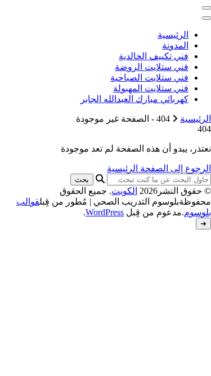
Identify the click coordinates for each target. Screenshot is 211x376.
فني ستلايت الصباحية (149, 77)
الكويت (124, 191)
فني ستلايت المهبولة (150, 88)
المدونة (175, 45)
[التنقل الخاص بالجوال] (206, 8)
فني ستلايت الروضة (151, 67)
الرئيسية (173, 34)
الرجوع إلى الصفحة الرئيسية (159, 168)
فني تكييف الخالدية (153, 56)
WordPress (105, 212)
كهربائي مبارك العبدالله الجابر (134, 99)
